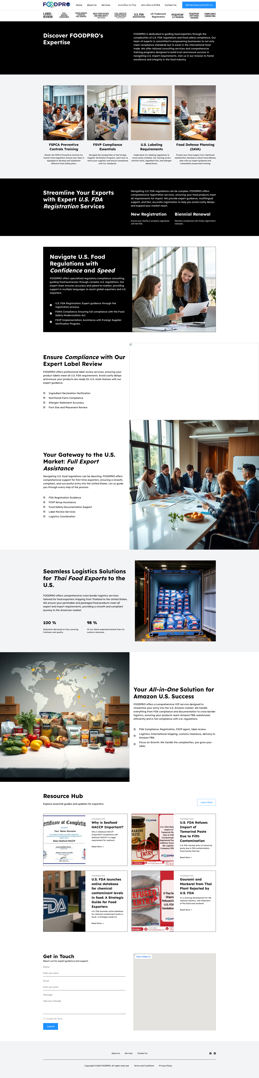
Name (46, 967)
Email (46, 980)
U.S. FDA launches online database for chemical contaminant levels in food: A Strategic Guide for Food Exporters (108, 893)
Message (47, 994)
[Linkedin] (215, 1053)
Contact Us (170, 5)
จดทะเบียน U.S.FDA (150, 5)
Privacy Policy (165, 1065)
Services (105, 5)
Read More (97, 846)
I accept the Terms (54, 1019)
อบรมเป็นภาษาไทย (127, 5)
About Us (92, 5)
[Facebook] (210, 1053)
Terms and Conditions (144, 1065)
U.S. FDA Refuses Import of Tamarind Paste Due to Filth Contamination (194, 831)
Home (79, 5)
